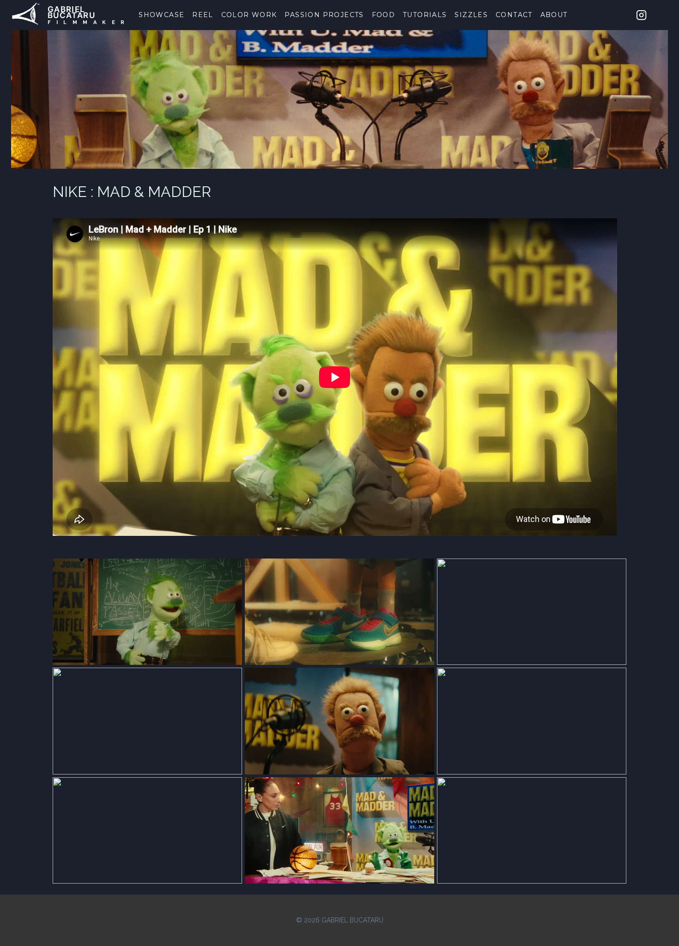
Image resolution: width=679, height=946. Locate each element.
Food (383, 15)
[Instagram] (641, 14)
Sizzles (471, 15)
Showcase (161, 15)
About (554, 15)
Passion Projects (324, 15)
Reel (202, 15)
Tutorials (425, 15)
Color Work (249, 15)
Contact (514, 15)
